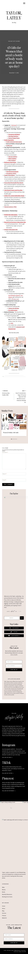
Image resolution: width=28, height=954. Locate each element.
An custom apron (12, 310)
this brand (13, 125)
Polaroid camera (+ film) (10, 207)
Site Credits (24, 951)
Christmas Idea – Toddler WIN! (6, 393)
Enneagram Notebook (14, 134)
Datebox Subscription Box (11, 229)
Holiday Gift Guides (14, 41)
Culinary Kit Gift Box (13, 308)
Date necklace (12, 160)
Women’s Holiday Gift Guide (10, 432)
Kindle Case (9, 145)
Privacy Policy (23, 950)
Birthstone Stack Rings (10, 162)
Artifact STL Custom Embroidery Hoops (14, 195)
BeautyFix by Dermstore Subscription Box (15, 222)
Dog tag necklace (12, 156)
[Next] (25, 426)
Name (4, 474)
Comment (5, 452)
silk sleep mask (15, 299)
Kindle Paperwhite (9, 140)
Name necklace (12, 158)
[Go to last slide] (3, 426)
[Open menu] (24, 3)
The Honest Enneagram (12, 171)
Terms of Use (16, 951)
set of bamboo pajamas (14, 295)
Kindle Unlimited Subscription (14, 142)
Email (4, 480)
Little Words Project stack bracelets (13, 190)
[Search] (22, 618)
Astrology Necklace (13, 136)
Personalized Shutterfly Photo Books (13, 182)
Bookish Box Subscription (10, 214)
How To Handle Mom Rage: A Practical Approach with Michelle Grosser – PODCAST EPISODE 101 (21, 396)
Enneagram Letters (11, 173)
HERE (11, 323)
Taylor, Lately (14, 15)
